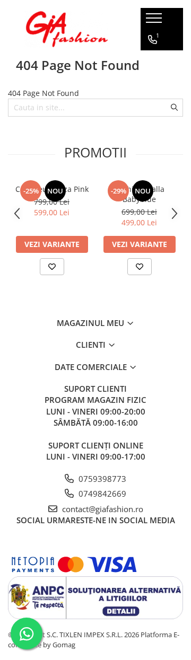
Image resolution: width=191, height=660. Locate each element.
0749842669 (101, 493)
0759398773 (101, 478)
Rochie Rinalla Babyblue (139, 194)
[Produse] (155, 21)
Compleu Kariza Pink (52, 189)
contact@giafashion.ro (101, 509)
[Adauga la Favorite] (52, 266)
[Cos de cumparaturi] (152, 82)
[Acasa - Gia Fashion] (66, 29)
